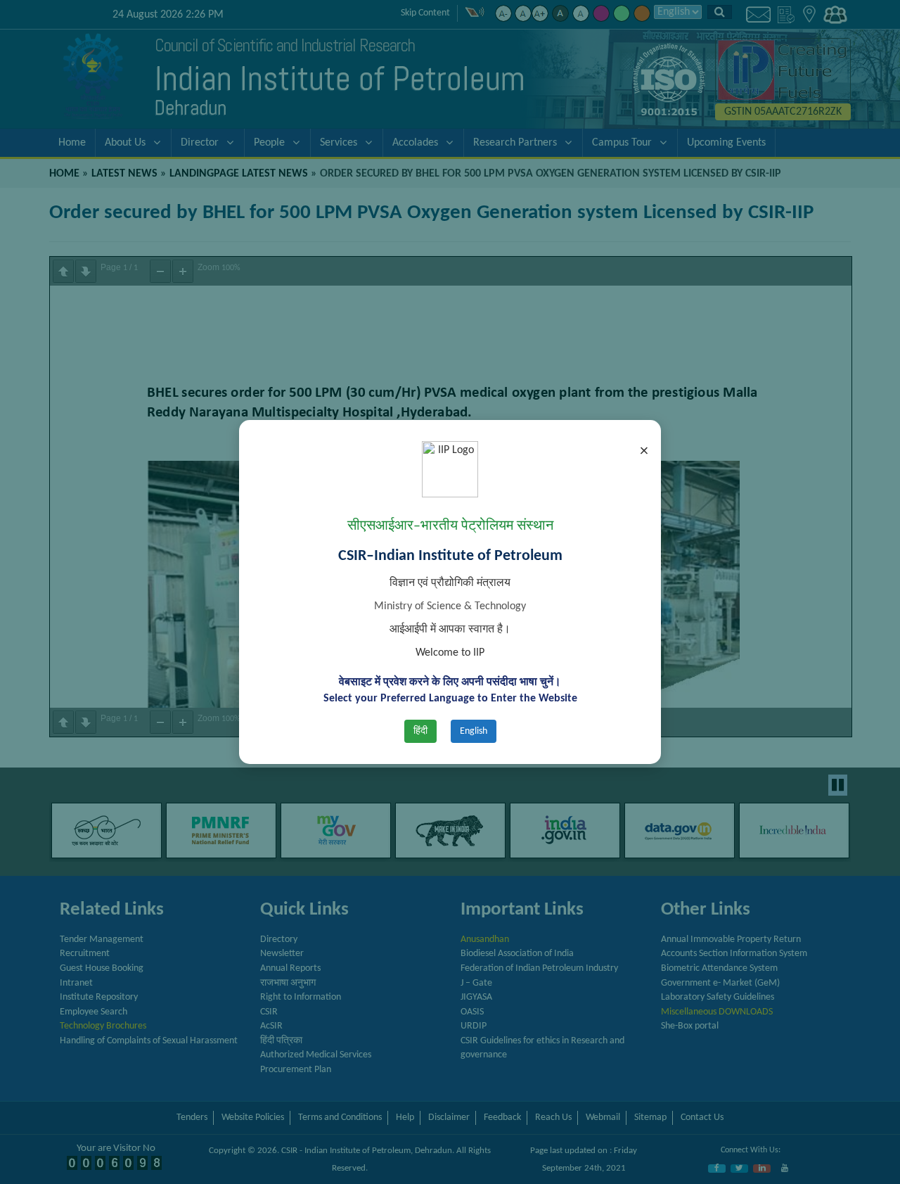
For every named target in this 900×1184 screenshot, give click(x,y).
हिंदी (420, 731)
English (473, 731)
